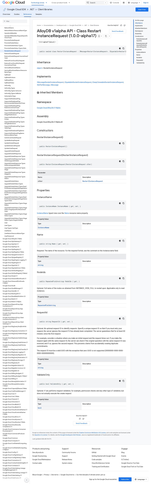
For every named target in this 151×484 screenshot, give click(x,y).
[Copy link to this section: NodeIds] (48, 272)
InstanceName (42, 213)
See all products (38, 452)
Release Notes (67, 459)
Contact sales (37, 463)
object (39, 68)
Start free (142, 10)
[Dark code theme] (120, 48)
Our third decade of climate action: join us (90, 475)
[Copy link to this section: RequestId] (49, 312)
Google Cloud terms (67, 475)
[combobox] (97, 3)
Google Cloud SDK (16, 9)
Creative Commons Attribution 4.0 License (92, 432)
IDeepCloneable (98, 82)
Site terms (54, 475)
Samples (39, 14)
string (40, 265)
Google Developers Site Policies (70, 435)
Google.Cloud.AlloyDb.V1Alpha (48, 108)
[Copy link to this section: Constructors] (56, 130)
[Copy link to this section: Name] (45, 235)
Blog (122, 452)
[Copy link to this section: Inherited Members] (65, 92)
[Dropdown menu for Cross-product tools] (70, 2)
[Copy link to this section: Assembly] (51, 116)
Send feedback (117, 31)
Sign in (145, 3)
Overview (6, 14)
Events (123, 456)
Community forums (69, 452)
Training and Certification (100, 466)
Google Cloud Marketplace (41, 459)
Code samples (97, 459)
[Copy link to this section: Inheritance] (52, 62)
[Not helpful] (124, 25)
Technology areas (37, 3)
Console (116, 3)
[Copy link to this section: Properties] (52, 190)
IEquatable (68, 82)
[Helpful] (121, 25)
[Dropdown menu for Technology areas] (47, 2)
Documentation (49, 25)
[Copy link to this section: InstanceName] (54, 197)
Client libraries (45, 9)
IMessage (41, 82)
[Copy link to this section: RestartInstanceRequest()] (65, 137)
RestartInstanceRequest (54, 82)
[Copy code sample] (123, 48)
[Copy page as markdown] (106, 36)
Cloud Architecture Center (101, 463)
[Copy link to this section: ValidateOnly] (52, 375)
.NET (32, 9)
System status (67, 463)
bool (40, 408)
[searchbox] (15, 21)
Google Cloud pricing (39, 456)
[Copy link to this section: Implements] (53, 76)
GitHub (94, 452)
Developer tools (61, 25)
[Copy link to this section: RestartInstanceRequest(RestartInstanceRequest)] (90, 155)
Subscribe (125, 479)
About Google (37, 475)
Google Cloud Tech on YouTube (132, 466)
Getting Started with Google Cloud (103, 456)
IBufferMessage (43, 85)
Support (65, 456)
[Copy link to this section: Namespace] (53, 102)
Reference (28, 14)
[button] (81, 93)
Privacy (46, 475)
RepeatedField (44, 305)
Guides (17, 14)
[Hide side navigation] (26, 480)
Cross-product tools (59, 3)
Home (39, 25)
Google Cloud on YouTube (130, 463)
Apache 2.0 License (41, 435)
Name (66, 213)
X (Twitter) (125, 459)
